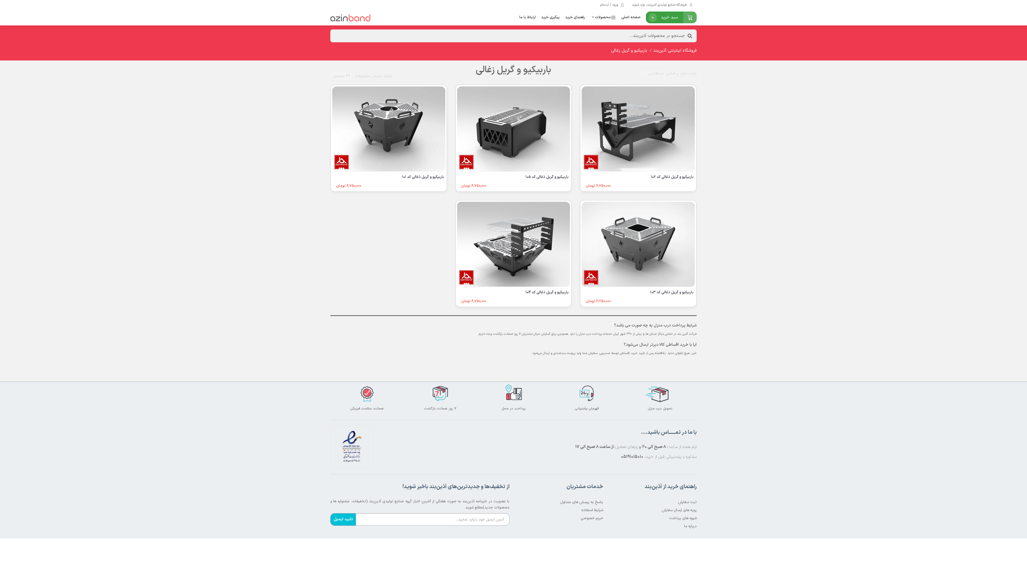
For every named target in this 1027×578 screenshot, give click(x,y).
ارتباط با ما (527, 17)
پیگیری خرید (550, 17)
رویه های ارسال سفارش (679, 510)
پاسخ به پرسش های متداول (581, 502)
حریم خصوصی (592, 518)
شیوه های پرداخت (683, 518)
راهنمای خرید (575, 17)
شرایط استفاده (592, 510)
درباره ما (690, 526)
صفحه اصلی (631, 17)
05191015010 (632, 457)
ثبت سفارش (687, 502)
